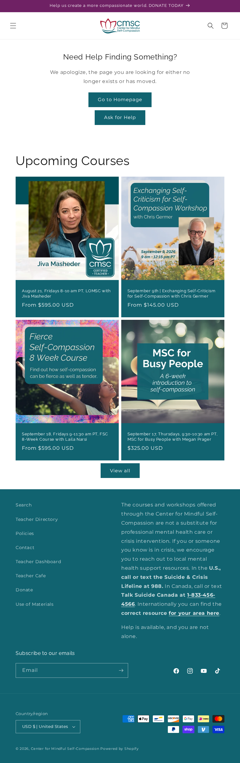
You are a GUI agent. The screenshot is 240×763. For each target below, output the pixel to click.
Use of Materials (35, 604)
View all (120, 471)
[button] (13, 26)
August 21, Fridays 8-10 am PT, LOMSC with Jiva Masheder (66, 293)
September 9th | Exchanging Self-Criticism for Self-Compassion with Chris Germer (172, 293)
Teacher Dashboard (38, 561)
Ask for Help (120, 117)
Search (24, 505)
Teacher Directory (37, 519)
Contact (25, 547)
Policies (25, 533)
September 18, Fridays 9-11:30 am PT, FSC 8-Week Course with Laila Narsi (65, 437)
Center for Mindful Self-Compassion (65, 748)
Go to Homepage (120, 99)
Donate (24, 590)
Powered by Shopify (119, 748)
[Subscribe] (121, 670)
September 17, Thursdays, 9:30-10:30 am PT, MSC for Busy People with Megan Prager (173, 437)
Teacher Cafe (31, 576)
